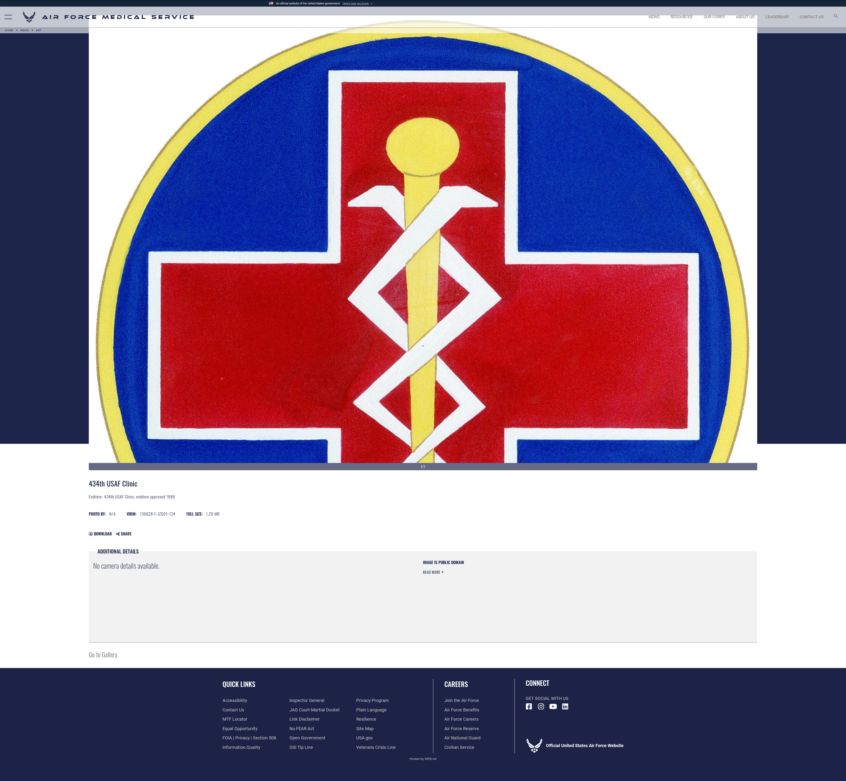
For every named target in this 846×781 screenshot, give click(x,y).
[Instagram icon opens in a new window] (541, 706)
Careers (456, 684)
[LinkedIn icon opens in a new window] (565, 706)
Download (102, 534)
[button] (358, 3)
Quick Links (239, 684)
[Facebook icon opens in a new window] (529, 706)
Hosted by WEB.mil (423, 759)
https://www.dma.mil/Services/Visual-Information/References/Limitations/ (563, 588)
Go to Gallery (103, 654)
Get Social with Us (547, 698)
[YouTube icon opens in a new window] (553, 706)
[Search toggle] (835, 17)
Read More (432, 572)
